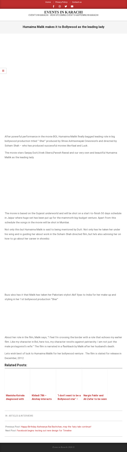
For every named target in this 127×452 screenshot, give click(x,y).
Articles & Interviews (21, 416)
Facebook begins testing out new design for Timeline (44, 430)
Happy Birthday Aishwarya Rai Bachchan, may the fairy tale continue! (56, 426)
